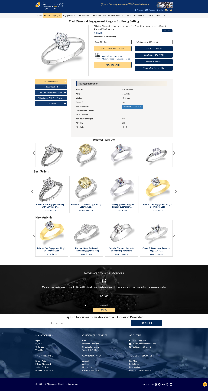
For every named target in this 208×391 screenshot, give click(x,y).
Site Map (133, 361)
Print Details (167, 31)
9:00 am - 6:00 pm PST (142, 347)
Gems (149, 15)
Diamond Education (90, 343)
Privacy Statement (43, 364)
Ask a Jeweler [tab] (51, 103)
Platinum (138, 107)
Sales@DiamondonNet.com (144, 343)
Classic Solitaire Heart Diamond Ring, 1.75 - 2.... (156, 249)
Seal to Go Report (42, 367)
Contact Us (160, 15)
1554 (90, 254)
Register (38, 343)
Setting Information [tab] (51, 81)
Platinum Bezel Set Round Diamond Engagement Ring (87, 249)
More (104, 310)
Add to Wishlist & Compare (112, 48)
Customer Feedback (90, 370)
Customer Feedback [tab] (50, 87)
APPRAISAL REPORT (154, 62)
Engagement (68, 15)
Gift (127, 15)
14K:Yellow (127, 107)
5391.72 (89, 210)
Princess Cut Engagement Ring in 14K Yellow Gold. (157, 205)
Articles (85, 364)
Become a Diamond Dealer (140, 370)
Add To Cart (113, 64)
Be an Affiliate (135, 367)
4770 (53, 210)
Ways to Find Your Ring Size (153, 68)
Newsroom (87, 367)
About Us (86, 361)
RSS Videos (134, 364)
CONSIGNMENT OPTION (154, 55)
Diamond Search (114, 15)
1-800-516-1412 (140, 340)
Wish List (39, 350)
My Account (150, 10)
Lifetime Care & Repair (44, 370)
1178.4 (125, 254)
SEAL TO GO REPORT (154, 49)
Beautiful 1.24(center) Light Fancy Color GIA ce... (86, 205)
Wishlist (139, 10)
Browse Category (51, 15)
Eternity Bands (83, 15)
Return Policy (41, 361)
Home (39, 15)
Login (160, 10)
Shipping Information (91, 347)
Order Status (40, 347)
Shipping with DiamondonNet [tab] (51, 92)
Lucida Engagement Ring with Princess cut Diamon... (122, 205)
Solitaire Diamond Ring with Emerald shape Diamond (121, 249)
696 (125, 210)
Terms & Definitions (90, 350)
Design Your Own (99, 15)
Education (138, 15)
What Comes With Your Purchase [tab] (50, 98)
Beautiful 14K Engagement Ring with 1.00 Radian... (50, 205)
